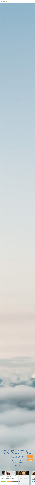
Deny (9, 481)
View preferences (15, 481)
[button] (17, 476)
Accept (4, 481)
